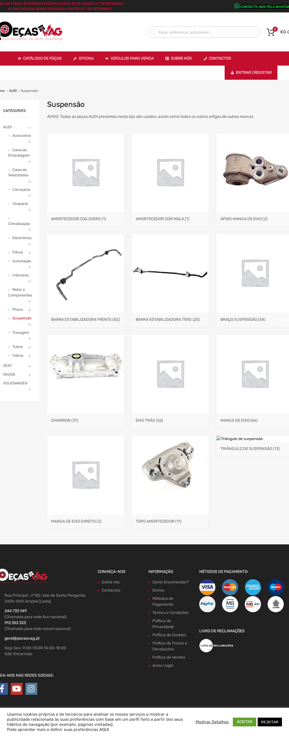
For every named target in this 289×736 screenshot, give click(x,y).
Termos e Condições (170, 612)
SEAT (7, 365)
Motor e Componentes (20, 292)
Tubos (17, 347)
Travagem (20, 332)
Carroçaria (21, 189)
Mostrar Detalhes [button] (212, 721)
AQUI (104, 729)
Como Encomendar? (170, 582)
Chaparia (20, 204)
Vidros (17, 355)
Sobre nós (111, 582)
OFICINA (86, 58)
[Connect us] (17, 689)
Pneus (17, 309)
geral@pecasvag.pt (22, 638)
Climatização (19, 224)
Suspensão (21, 318)
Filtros (17, 252)
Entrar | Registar (254, 72)
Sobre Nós (181, 58)
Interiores (20, 275)
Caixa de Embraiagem (19, 153)
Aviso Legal (162, 665)
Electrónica (21, 238)
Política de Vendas (168, 657)
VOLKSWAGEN (15, 383)
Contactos (220, 58)
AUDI (13, 91)
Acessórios (21, 135)
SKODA (9, 374)
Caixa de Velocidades (18, 172)
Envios (158, 590)
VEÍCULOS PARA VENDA (132, 58)
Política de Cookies (169, 635)
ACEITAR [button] (244, 721)
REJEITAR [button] (270, 722)
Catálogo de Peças (42, 58)
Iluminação (21, 261)
